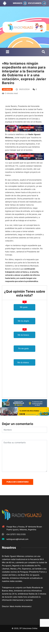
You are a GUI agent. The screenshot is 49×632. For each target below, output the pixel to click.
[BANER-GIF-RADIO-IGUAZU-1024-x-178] (24, 128)
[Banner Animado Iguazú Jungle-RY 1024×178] (24, 411)
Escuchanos (34, 3)
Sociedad (7, 89)
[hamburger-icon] (7, 52)
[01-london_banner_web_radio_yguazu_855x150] (24, 403)
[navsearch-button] (43, 52)
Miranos (17, 3)
